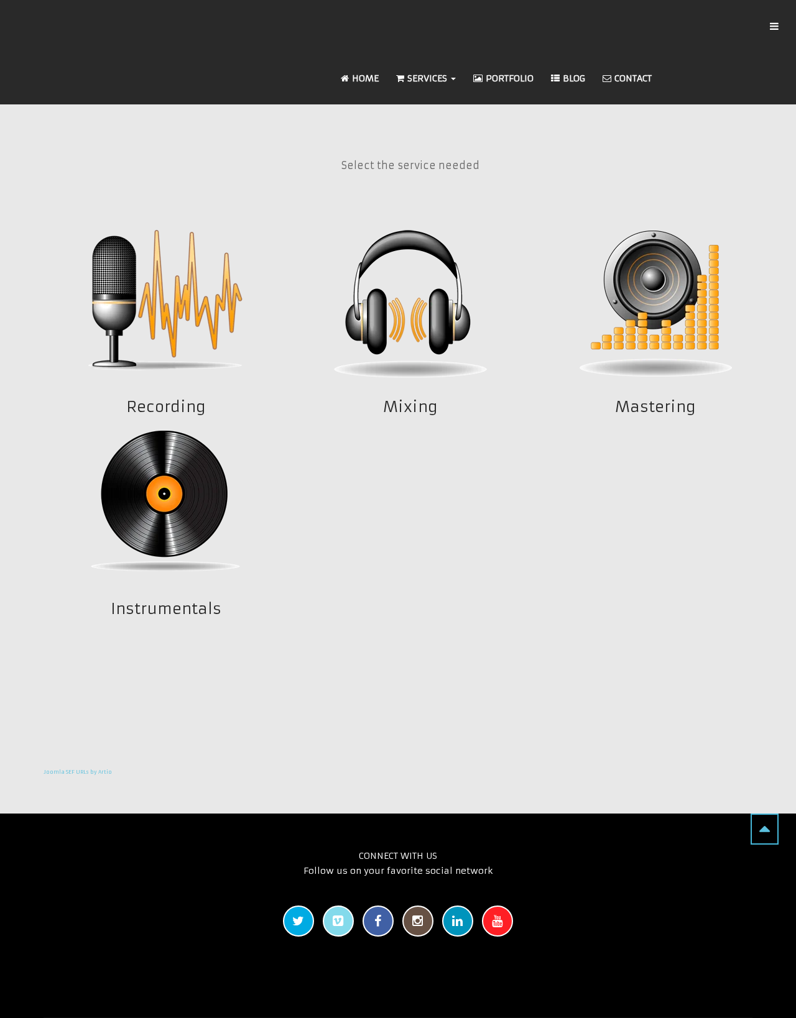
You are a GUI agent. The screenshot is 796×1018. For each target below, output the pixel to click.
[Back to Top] (765, 829)
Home (365, 78)
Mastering (654, 407)
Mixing (410, 407)
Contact (633, 78)
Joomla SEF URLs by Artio (78, 772)
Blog (574, 78)
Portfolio (510, 78)
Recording (166, 407)
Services (428, 78)
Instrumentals (166, 609)
